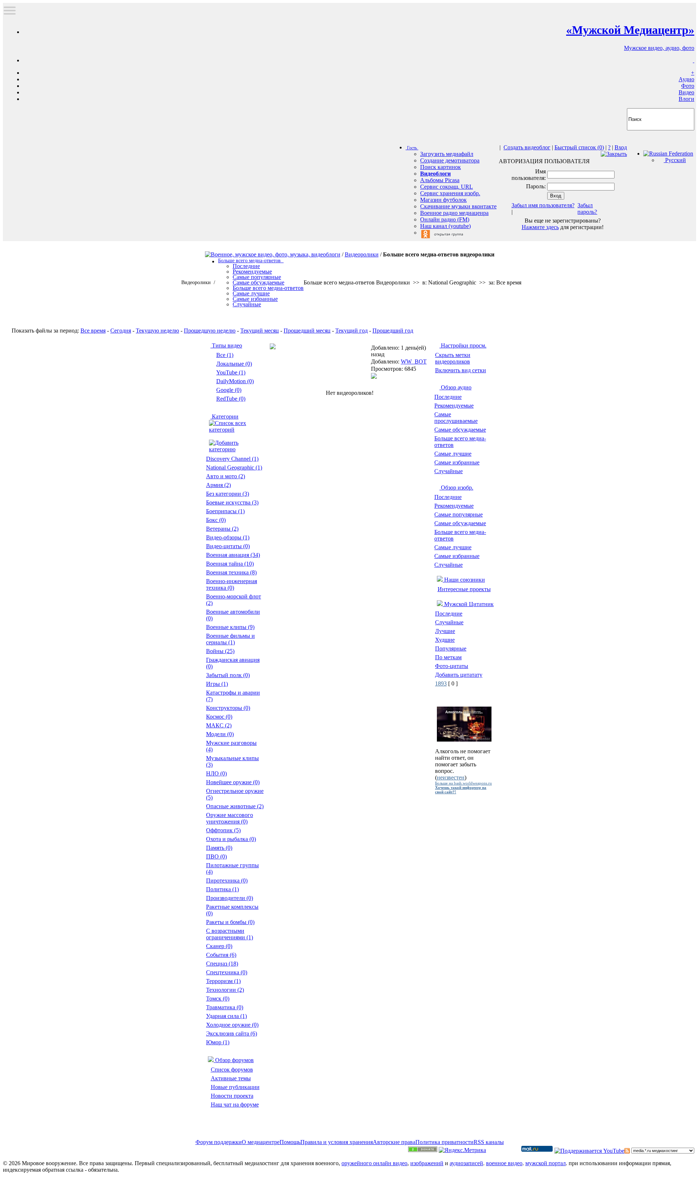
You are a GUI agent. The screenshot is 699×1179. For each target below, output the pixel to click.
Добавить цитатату (458, 675)
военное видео (504, 1163)
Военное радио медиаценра (454, 213)
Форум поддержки (219, 1142)
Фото (687, 86)
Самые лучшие (452, 454)
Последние (448, 397)
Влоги (686, 99)
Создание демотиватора (449, 160)
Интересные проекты (464, 589)
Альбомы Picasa (439, 180)
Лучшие (445, 631)
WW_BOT (414, 361)
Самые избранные (456, 462)
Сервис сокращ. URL (446, 187)
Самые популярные (458, 514)
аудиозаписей (466, 1163)
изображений (426, 1163)
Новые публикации (235, 1087)
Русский (675, 160)
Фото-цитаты (451, 666)
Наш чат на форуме (235, 1104)
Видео (686, 92)
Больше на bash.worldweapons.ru (463, 783)
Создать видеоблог (526, 147)
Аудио (686, 79)
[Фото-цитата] (464, 739)
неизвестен (451, 777)
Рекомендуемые (454, 405)
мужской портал (545, 1163)
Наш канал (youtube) (445, 226)
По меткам (448, 657)
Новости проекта (232, 1096)
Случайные (448, 471)
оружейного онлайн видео (374, 1163)
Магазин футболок (443, 200)
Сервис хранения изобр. (450, 193)
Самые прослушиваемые (456, 417)
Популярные (450, 648)
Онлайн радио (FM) (444, 219)
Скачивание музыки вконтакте (458, 206)
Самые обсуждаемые (460, 430)
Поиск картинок (440, 167)
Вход (621, 147)
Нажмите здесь (540, 227)
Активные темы (231, 1078)
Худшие (445, 640)
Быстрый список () (579, 147)
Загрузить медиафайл (446, 154)
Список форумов (232, 1069)
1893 (441, 683)
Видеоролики (362, 254)
